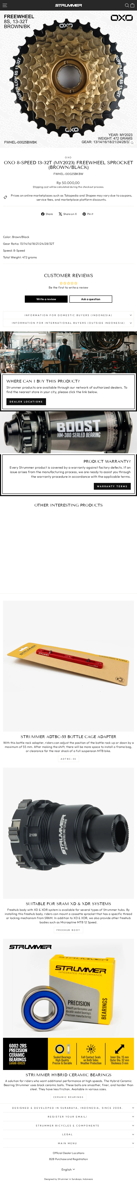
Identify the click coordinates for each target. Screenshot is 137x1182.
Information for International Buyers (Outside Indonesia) (68, 322)
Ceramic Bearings (68, 1097)
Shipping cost (41, 186)
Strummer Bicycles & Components (67, 1125)
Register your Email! (68, 1116)
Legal (67, 1134)
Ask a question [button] (90, 299)
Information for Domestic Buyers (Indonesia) (68, 315)
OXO (68, 157)
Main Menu (67, 1143)
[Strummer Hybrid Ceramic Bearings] (68, 1004)
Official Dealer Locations (68, 1153)
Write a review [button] (46, 299)
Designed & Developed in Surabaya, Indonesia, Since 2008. (67, 1107)
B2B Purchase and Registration (68, 1159)
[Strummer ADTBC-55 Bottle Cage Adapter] (68, 666)
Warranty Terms (112, 486)
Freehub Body (68, 930)
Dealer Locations (26, 401)
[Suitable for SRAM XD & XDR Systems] (68, 833)
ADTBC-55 (68, 759)
